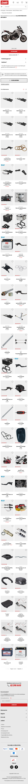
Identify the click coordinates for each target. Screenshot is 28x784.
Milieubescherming (5, 737)
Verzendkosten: (5, 778)
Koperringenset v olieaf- (20, 158)
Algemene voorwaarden (6, 726)
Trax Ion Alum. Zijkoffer (7, 376)
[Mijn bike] (18, 2)
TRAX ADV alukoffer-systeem (20, 232)
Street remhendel (21, 376)
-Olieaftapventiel (7, 303)
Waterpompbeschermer (20, 494)
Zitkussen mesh (7, 279)
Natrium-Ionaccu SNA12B (7, 255)
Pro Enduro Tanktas (20, 399)
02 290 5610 (15, 685)
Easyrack (7, 208)
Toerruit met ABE (7, 470)
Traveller (7, 614)
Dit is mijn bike (14, 51)
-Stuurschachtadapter (7, 543)
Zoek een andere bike (13, 54)
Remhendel (21, 255)
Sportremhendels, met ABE (21, 303)
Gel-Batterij (21, 662)
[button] (26, 7)
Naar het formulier (23, 75)
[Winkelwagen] (26, 2)
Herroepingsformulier (5, 732)
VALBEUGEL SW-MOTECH (7, 446)
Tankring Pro (7, 591)
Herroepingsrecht (4, 730)
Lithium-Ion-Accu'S (7, 662)
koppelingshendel (7, 158)
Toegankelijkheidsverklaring (6, 735)
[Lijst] (26, 89)
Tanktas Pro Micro (20, 591)
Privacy (2, 728)
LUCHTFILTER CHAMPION (21, 518)
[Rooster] (24, 89)
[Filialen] (13, 2)
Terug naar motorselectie (7, 12)
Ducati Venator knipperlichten (20, 182)
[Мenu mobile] (2, 7)
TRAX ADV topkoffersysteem (20, 208)
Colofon (2, 724)
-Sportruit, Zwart (21, 470)
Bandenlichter (7, 352)
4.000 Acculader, (21, 423)
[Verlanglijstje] (22, 2)
